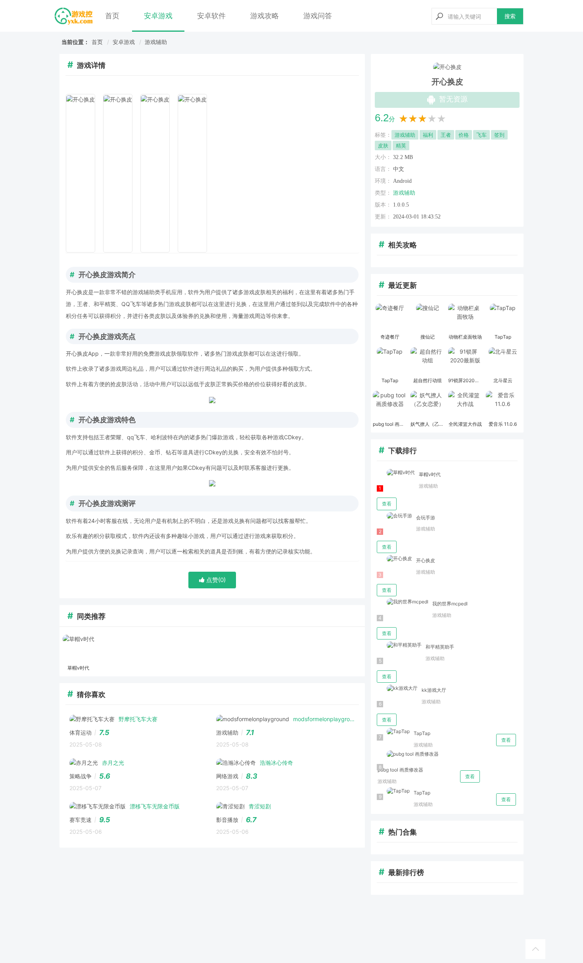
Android (402, 181)
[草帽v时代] (78, 648)
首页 (112, 15)
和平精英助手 (440, 647)
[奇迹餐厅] (390, 317)
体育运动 (80, 732)
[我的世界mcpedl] (402, 602)
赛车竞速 (80, 819)
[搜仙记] (427, 317)
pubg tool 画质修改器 (400, 770)
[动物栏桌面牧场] (465, 317)
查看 (386, 504)
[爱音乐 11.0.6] (503, 405)
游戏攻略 (264, 15)
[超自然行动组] (427, 361)
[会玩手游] (394, 516)
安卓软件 (211, 15)
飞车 (481, 135)
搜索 (510, 16)
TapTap (422, 733)
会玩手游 (425, 518)
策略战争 (80, 776)
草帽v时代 (430, 474)
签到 (499, 135)
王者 (446, 135)
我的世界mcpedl (450, 604)
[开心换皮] (394, 559)
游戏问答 (317, 15)
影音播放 (227, 819)
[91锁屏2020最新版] (465, 361)
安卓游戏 (158, 15)
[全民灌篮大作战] (465, 405)
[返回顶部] (535, 949)
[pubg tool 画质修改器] (390, 405)
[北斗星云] (503, 361)
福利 (428, 135)
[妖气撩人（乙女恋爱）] (427, 405)
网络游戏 (227, 776)
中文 (398, 169)
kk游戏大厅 (434, 690)
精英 (401, 145)
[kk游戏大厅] (397, 688)
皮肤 (383, 145)
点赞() (215, 580)
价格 (463, 135)
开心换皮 (425, 560)
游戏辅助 (156, 41)
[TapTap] (503, 317)
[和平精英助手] (399, 645)
